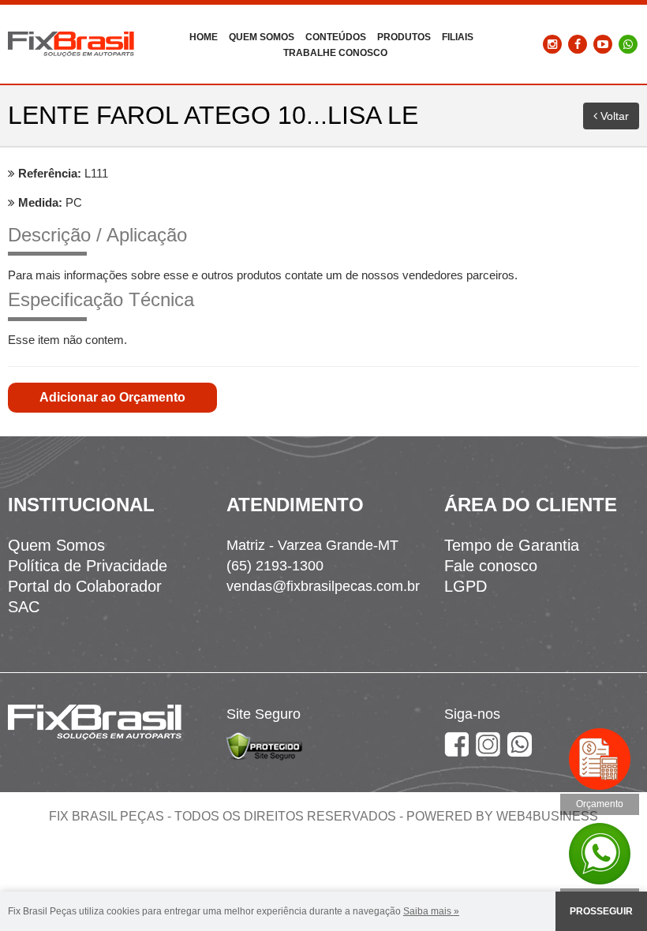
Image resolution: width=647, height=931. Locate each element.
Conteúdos (335, 37)
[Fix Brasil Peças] (71, 43)
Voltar (613, 116)
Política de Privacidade (87, 565)
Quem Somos (261, 37)
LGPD (465, 586)
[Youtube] (603, 43)
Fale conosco (490, 565)
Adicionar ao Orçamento (112, 397)
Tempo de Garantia (511, 545)
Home (203, 37)
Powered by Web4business (502, 816)
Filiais (457, 37)
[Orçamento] (599, 757)
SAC (23, 606)
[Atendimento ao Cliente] (599, 852)
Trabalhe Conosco (335, 52)
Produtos (404, 37)
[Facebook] (578, 43)
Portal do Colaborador (85, 586)
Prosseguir (601, 911)
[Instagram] (552, 43)
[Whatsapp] (628, 43)
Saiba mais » (431, 911)
